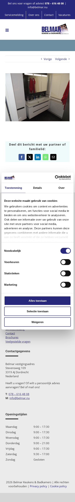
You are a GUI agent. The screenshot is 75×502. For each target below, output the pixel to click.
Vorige (48, 59)
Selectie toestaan (37, 311)
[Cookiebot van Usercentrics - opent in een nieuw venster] (55, 177)
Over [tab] (61, 187)
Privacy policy (38, 486)
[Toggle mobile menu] (7, 30)
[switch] (65, 262)
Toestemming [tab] (13, 187)
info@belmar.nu (38, 7)
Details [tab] (37, 187)
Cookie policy (58, 486)
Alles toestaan (38, 300)
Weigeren (37, 321)
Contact (10, 333)
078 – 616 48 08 (54, 3)
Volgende (61, 59)
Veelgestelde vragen (17, 341)
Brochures (11, 337)
